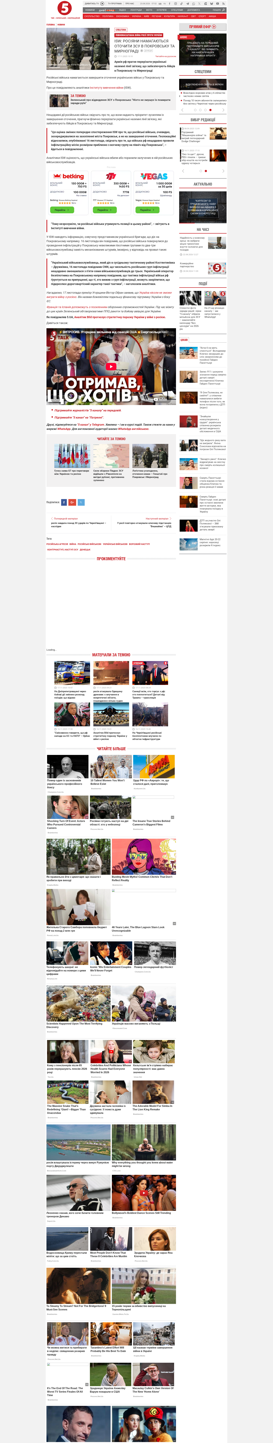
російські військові (89, 544)
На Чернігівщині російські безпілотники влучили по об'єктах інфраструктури (147, 736)
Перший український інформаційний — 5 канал (64, 10)
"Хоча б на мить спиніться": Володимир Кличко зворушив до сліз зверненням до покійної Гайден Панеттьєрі (213, 355)
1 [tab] (191, 65)
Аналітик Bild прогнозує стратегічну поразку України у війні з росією (110, 736)
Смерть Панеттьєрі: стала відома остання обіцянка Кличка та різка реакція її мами (212, 482)
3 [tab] (205, 110)
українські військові (115, 544)
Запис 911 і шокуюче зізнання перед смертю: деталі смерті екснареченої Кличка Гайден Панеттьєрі (213, 377)
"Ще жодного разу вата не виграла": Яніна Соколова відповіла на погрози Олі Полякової (213, 445)
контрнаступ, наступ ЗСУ (62, 549)
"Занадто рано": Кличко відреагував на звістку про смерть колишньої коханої (213, 464)
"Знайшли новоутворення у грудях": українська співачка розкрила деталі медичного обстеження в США (210, 424)
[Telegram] (188, 3)
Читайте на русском (165, 55)
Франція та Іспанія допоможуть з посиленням (76, 307)
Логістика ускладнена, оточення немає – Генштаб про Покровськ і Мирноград (149, 474)
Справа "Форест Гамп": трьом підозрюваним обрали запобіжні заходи (205, 96)
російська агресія (57, 544)
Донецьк (148, 51)
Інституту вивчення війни (106, 87)
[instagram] (176, 3)
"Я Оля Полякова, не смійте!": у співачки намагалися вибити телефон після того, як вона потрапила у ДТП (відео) (212, 400)
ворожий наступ (139, 544)
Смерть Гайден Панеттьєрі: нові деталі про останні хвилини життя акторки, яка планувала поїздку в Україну (213, 504)
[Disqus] (111, 607)
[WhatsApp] (194, 3)
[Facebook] (170, 3)
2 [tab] (215, 65)
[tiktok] (182, 3)
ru (165, 3)
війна (73, 544)
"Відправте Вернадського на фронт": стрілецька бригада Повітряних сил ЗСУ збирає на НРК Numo (202, 162)
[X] (200, 3)
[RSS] (224, 3)
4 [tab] (210, 110)
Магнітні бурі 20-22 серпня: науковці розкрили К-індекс (210, 542)
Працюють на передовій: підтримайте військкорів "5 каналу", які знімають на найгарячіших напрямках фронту (203, 141)
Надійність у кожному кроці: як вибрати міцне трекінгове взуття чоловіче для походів (192, 243)
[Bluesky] (212, 3)
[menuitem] (90, 10)
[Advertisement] (111, 191)
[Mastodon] (206, 3)
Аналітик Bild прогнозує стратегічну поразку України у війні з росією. (120, 317)
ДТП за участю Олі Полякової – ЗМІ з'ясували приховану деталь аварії (211, 525)
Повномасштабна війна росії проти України (139, 35)
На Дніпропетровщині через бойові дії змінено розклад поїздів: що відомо (70, 694)
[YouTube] (218, 3)
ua (160, 3)
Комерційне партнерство (187, 265)
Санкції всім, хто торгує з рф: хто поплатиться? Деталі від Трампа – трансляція (148, 694)
